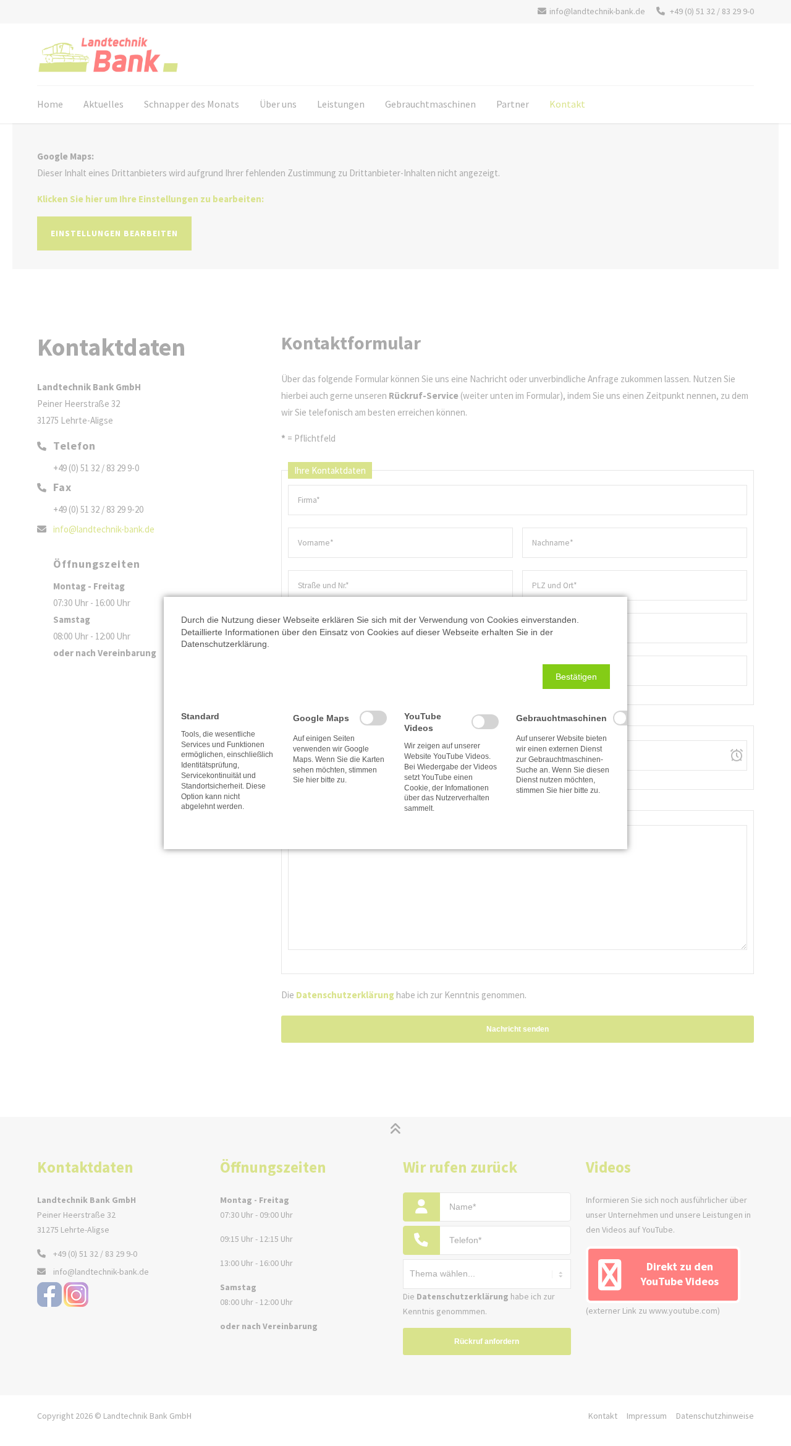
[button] (576, 676)
